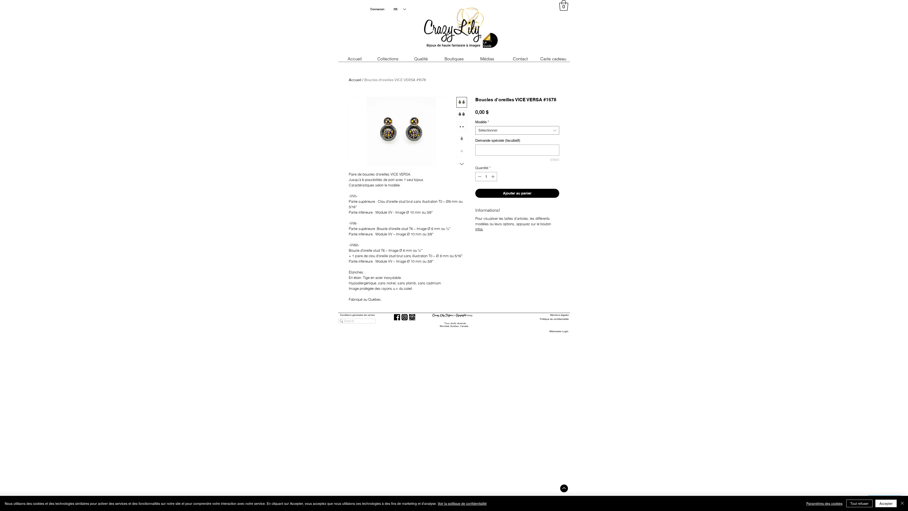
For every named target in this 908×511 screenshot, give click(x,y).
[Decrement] (479, 176)
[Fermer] (902, 503)
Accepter (886, 503)
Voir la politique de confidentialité (462, 503)
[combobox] (517, 130)
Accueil (355, 80)
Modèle (482, 122)
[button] (420, 59)
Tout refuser (859, 503)
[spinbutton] (486, 176)
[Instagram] (405, 317)
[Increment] (493, 176)
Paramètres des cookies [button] (824, 503)
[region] (526, 28)
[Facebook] (397, 317)
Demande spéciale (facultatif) (497, 140)
